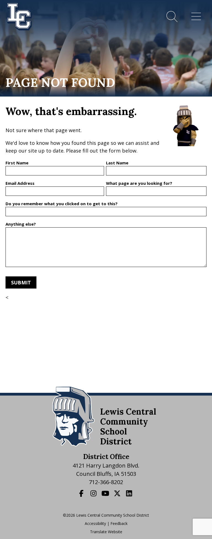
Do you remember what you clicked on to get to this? (62, 203)
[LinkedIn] (130, 493)
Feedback (119, 523)
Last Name (117, 163)
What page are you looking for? (139, 183)
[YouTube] (106, 493)
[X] (118, 493)
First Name (17, 163)
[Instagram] (94, 493)
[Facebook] (82, 493)
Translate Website (106, 531)
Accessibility (95, 523)
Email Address (20, 183)
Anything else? (21, 224)
